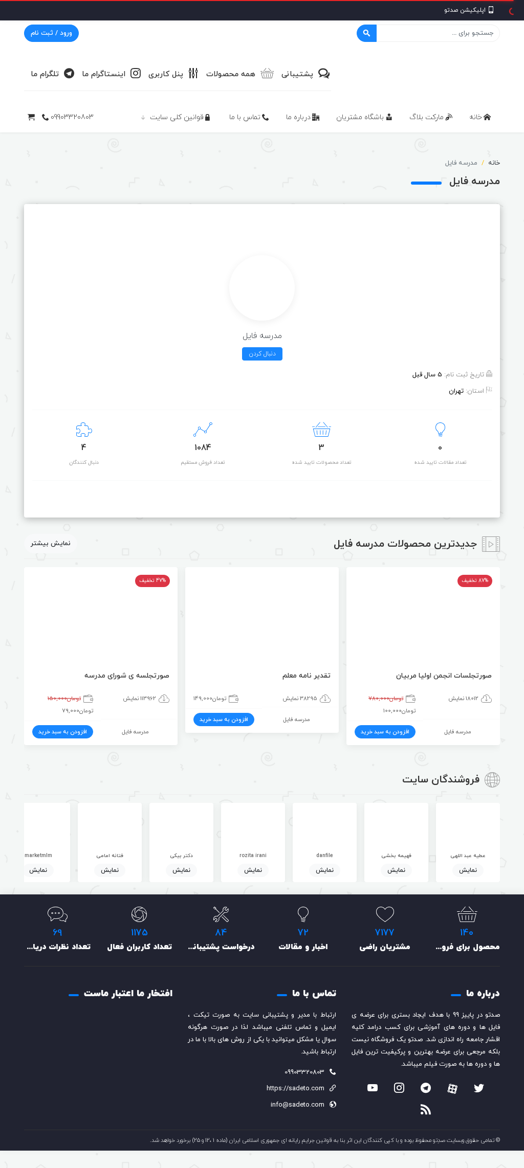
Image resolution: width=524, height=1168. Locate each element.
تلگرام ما (45, 74)
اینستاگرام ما (103, 74)
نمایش (468, 870)
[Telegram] (425, 1089)
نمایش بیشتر (51, 543)
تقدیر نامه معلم (306, 676)
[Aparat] (452, 1089)
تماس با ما (244, 117)
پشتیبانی (297, 74)
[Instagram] (399, 1089)
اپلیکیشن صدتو (465, 10)
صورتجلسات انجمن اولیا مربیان (444, 676)
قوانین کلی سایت (177, 117)
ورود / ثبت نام (51, 33)
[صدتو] (423, 73)
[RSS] (425, 1110)
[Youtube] (372, 1089)
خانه (475, 117)
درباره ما (298, 117)
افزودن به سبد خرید (385, 732)
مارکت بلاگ (426, 117)
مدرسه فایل (457, 732)
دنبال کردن (262, 354)
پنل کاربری (165, 74)
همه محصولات (230, 74)
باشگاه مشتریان (360, 117)
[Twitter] (479, 1089)
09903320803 (72, 117)
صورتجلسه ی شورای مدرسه (126, 676)
